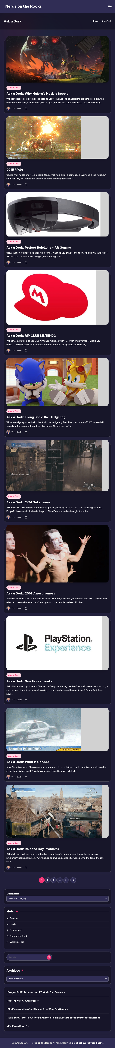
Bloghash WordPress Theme (88, 1043)
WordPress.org (17, 942)
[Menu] (109, 6)
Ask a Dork (13, 88)
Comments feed (18, 936)
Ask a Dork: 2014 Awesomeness (30, 593)
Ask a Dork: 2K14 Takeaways (28, 502)
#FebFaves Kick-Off (17, 1026)
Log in (13, 924)
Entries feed (16, 930)
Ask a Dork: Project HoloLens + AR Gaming (38, 247)
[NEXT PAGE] (73, 880)
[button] (73, 880)
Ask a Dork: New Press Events (29, 681)
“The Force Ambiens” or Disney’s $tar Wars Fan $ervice (37, 1009)
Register (14, 918)
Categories (12, 893)
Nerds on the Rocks (23, 6)
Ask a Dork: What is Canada (27, 762)
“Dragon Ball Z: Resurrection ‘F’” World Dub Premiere (35, 992)
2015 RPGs (14, 169)
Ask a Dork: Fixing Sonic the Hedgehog (35, 417)
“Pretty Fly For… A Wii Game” (22, 1000)
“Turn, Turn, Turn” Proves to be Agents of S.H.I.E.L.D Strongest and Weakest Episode (53, 1017)
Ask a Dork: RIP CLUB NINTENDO (31, 335)
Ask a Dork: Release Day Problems (32, 849)
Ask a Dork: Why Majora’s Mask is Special (37, 93)
